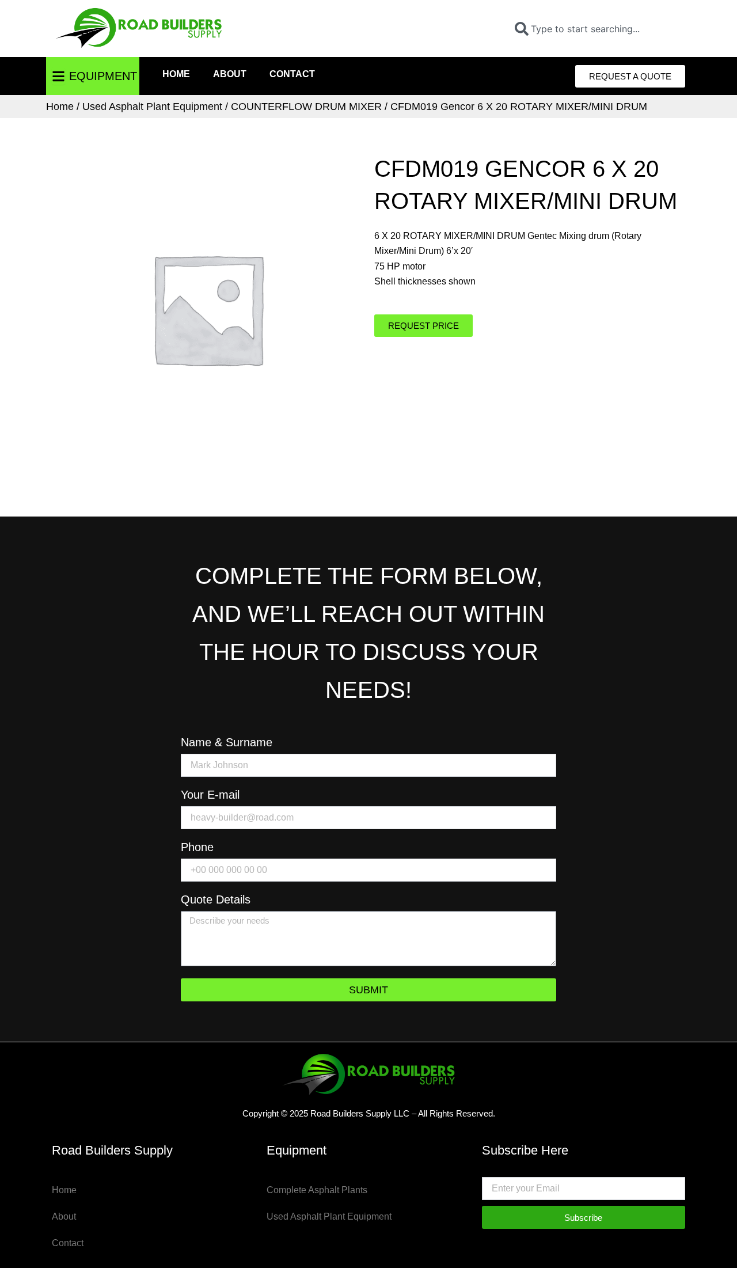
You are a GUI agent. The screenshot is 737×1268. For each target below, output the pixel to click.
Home (176, 74)
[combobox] (595, 29)
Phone (197, 847)
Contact (292, 74)
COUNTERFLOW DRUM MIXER (306, 106)
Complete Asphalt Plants (317, 1190)
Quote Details (215, 900)
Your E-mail (210, 795)
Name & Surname (226, 742)
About (229, 74)
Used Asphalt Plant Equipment (152, 106)
